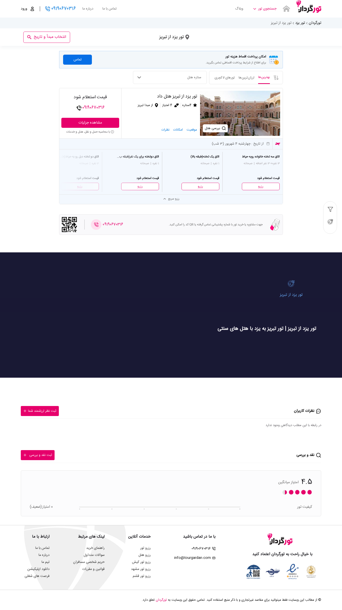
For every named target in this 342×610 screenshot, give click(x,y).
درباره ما (87, 9)
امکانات (178, 130)
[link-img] (240, 113)
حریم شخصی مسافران (89, 562)
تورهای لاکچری (225, 77)
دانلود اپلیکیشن (38, 569)
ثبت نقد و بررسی (40, 455)
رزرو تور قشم (142, 576)
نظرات (165, 130)
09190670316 (63, 9)
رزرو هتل (144, 555)
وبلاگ (239, 9)
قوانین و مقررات (93, 569)
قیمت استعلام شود (90, 97)
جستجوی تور (267, 9)
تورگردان (315, 23)
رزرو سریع (174, 198)
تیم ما (46, 562)
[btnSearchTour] (286, 9)
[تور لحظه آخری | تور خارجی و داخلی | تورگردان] (308, 7)
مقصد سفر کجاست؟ (196, 33)
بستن (92, 28)
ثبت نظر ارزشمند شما (42, 411)
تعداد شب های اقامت (125, 35)
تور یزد (300, 23)
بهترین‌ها (264, 77)
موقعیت (192, 130)
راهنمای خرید (95, 548)
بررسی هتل (212, 128)
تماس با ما (109, 9)
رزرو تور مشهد (141, 569)
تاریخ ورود (164, 35)
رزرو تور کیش (141, 562)
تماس (78, 60)
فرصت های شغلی (37, 576)
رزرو (260, 186)
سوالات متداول (94, 555)
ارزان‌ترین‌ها (246, 77)
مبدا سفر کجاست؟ (232, 33)
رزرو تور (145, 548)
